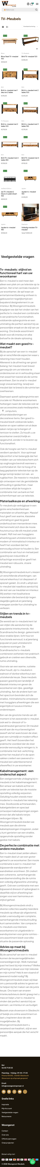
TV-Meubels (25, 53)
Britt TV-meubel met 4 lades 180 (9, 159)
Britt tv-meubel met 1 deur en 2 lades (9, 91)
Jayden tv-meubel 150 (29, 193)
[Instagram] (14, 1092)
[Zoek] (36, 10)
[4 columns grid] (3, 27)
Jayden (24, 188)
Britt (2, 87)
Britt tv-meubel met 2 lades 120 (9, 125)
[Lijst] (7, 27)
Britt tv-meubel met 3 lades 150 (30, 125)
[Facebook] (4, 1092)
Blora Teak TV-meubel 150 (9, 57)
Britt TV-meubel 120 (29, 56)
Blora (2, 53)
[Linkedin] (9, 1092)
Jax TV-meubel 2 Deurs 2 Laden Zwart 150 (9, 194)
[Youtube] (20, 1092)
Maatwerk (25, 224)
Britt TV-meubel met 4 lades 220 (30, 159)
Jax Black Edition (6, 188)
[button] (28, 4)
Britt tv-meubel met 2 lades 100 (30, 91)
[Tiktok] (25, 1092)
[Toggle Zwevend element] (32, 1161)
